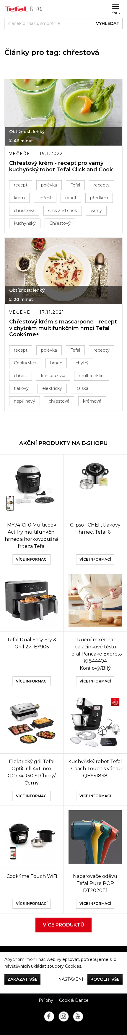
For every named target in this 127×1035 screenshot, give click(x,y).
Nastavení (70, 979)
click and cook (62, 210)
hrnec (56, 363)
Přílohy (46, 1000)
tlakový (21, 388)
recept (20, 185)
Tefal (75, 185)
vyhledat (107, 23)
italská (82, 388)
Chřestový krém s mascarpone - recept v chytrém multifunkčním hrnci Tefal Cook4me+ (63, 328)
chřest (45, 197)
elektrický (52, 388)
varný (96, 210)
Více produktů (63, 925)
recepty (102, 185)
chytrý (82, 363)
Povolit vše (105, 979)
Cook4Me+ (25, 363)
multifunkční (92, 375)
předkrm (99, 197)
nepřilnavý (24, 401)
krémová (92, 401)
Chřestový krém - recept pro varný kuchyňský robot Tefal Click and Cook (61, 166)
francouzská (53, 375)
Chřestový (60, 223)
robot (70, 197)
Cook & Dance (74, 1000)
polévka (49, 185)
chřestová (24, 210)
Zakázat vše (22, 979)
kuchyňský (25, 223)
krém (19, 197)
